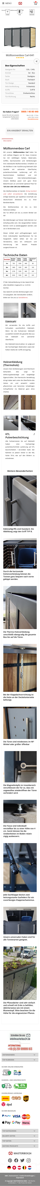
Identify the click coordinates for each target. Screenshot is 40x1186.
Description (7, 141)
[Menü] (7, 3)
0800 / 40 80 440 (29, 111)
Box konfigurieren (8, 1064)
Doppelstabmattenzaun (9, 1166)
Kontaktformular (33, 119)
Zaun (4, 1163)
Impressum (20, 1178)
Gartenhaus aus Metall (9, 1150)
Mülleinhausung (7, 1157)
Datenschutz (13, 1176)
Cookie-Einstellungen (26, 1176)
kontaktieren (23, 297)
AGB (6, 1176)
